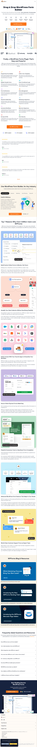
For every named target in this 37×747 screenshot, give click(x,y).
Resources (31, 633)
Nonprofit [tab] (31, 193)
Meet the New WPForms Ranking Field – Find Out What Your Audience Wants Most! (17, 603)
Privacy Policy (4, 734)
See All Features (27, 126)
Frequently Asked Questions (12, 633)
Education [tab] (12, 193)
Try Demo (25, 213)
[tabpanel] (18, 203)
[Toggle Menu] (35, 1)
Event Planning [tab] (24, 193)
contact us (32, 636)
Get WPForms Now (17, 24)
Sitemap (3, 735)
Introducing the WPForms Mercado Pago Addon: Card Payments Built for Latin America (18, 624)
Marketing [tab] (18, 193)
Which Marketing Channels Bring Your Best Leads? (10, 581)
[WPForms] (3, 1)
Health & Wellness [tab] (5, 193)
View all (18, 179)
